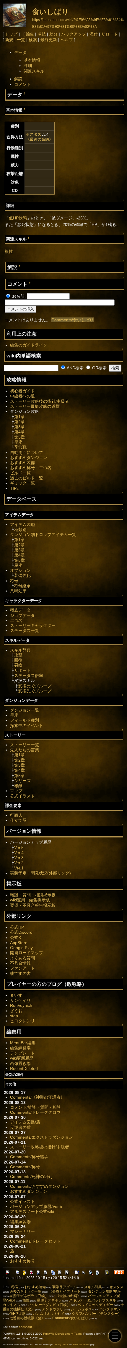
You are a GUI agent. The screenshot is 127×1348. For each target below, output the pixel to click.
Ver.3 (19, 857)
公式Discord (21, 932)
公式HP (17, 927)
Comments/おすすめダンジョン (39, 1186)
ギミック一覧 (22, 483)
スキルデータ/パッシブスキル (92, 1300)
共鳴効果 (18, 590)
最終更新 (48, 39)
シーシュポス (81, 1309)
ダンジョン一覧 (24, 710)
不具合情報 (20, 963)
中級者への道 (22, 396)
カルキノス (11, 1305)
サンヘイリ (20, 1000)
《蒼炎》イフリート (65, 1291)
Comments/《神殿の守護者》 (37, 1097)
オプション (20, 570)
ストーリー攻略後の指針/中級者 (39, 401)
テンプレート (22, 1053)
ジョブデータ (22, 615)
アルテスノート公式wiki (32, 1211)
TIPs (14, 488)
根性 (9, 251)
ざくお (16, 1010)
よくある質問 (22, 958)
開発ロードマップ (26, 952)
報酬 (18, 785)
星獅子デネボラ (49, 1300)
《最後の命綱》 (39, 139)
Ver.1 (19, 868)
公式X (15, 937)
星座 (18, 442)
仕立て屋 (18, 820)
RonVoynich (21, 1005)
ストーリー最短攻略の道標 (35, 406)
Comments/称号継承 (29, 1156)
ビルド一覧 (20, 473)
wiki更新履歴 (21, 1058)
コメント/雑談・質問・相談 (35, 1107)
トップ (11, 34)
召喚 (18, 665)
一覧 (21, 39)
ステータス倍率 (28, 675)
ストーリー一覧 (24, 744)
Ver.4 (19, 852)
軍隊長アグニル (64, 1287)
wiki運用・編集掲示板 (30, 900)
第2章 (19, 421)
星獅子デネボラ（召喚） (28, 1296)
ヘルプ (67, 39)
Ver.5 (19, 847)
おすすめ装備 (22, 462)
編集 (30, 34)
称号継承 (22, 585)
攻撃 (18, 655)
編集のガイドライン (28, 345)
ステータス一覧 (24, 630)
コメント (22, 84)
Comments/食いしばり (72, 319)
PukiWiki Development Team (62, 1333)
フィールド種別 (24, 720)
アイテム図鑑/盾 (25, 1122)
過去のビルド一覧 (26, 478)
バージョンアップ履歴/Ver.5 (36, 1206)
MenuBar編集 (22, 1042)
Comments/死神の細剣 (31, 1176)
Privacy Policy (61, 1345)
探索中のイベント (26, 725)
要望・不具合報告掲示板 (33, 905)
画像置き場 (20, 1063)
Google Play (21, 947)
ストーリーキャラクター (33, 625)
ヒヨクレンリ (22, 1020)
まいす (16, 995)
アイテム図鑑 (22, 524)
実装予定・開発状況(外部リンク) (40, 873)
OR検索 (99, 367)
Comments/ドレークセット (35, 1241)
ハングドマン (110, 1309)
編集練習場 (20, 1048)
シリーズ (22, 780)
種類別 (20, 529)
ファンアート (22, 968)
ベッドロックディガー (95, 1305)
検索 (33, 39)
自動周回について (26, 452)
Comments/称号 (25, 1166)
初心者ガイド (22, 391)
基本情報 (32, 60)
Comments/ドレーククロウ (35, 1112)
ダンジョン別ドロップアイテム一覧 (43, 534)
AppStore (18, 942)
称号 (14, 580)
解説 (18, 78)
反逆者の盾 (20, 1127)
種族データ (20, 610)
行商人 (16, 815)
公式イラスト (22, 796)
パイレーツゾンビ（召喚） (49, 1305)
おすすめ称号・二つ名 (30, 467)
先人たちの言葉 (24, 749)
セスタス (33, 134)
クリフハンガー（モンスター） (96, 1313)
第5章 (19, 437)
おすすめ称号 (22, 1261)
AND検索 (75, 367)
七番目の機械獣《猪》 (27, 1318)
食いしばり (50, 12)
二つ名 (16, 620)
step (14, 1015)
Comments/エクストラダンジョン (41, 1137)
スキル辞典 (20, 650)
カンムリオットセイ (48, 1313)
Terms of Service (81, 1345)
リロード (109, 34)
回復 (18, 660)
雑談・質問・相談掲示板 (33, 895)
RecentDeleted (24, 1068)
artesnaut (25, 1326)
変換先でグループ (34, 691)
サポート (22, 670)
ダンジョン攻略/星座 (104, 1291)
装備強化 (22, 575)
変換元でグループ (34, 685)
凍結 (42, 34)
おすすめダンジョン (28, 457)
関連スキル (34, 71)
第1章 (19, 416)
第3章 (19, 426)
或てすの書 (20, 973)
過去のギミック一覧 (25, 1291)
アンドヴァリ (52, 1309)
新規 (9, 39)
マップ (16, 790)
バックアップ (73, 34)
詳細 (28, 65)
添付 (93, 34)
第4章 (19, 431)
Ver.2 (19, 862)
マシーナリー (22, 1231)
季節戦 (20, 447)
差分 (53, 34)
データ (20, 52)
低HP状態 (18, 218)
